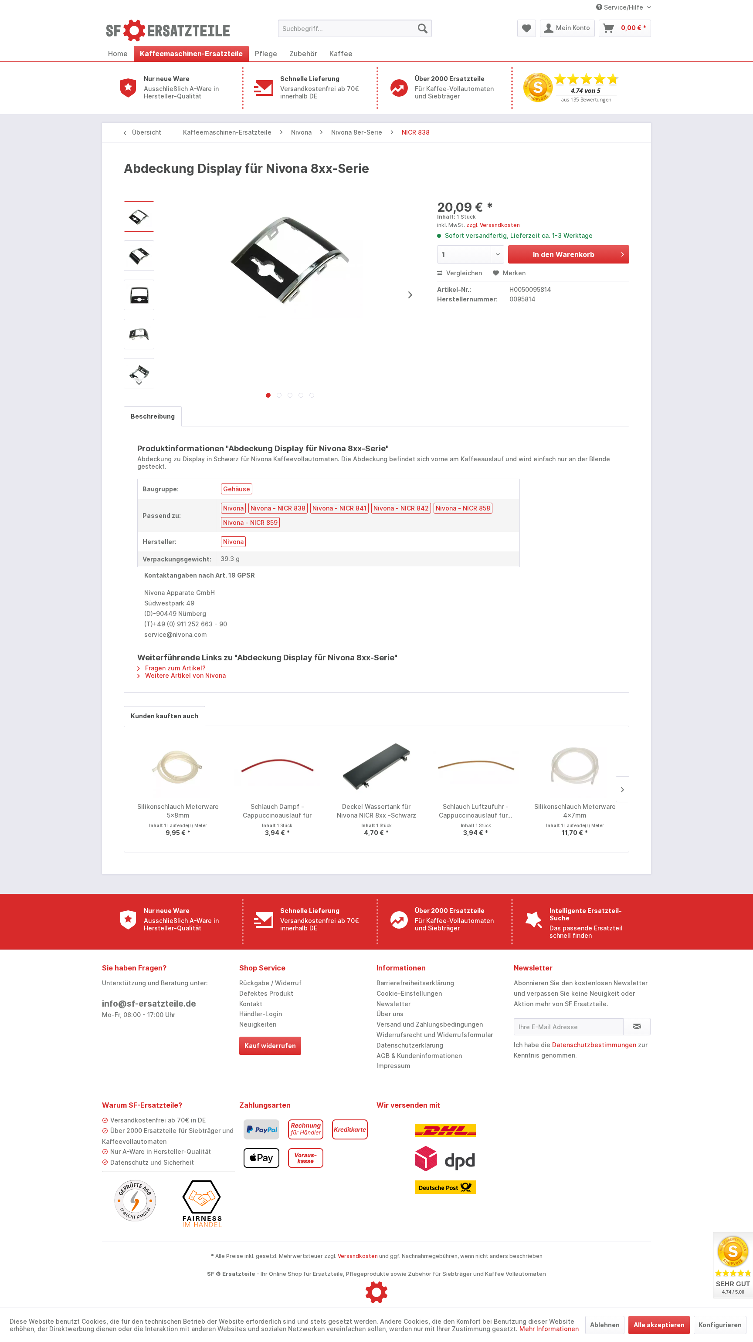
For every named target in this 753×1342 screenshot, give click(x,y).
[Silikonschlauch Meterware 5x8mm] (178, 767)
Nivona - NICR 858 (463, 508)
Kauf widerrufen (270, 1045)
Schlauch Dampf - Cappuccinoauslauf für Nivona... (277, 811)
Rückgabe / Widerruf (270, 983)
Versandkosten (358, 1256)
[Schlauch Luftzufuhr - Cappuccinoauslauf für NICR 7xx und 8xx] (476, 767)
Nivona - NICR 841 (339, 508)
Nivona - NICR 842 (401, 508)
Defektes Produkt (266, 993)
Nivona (233, 508)
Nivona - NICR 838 (278, 508)
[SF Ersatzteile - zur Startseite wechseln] (172, 30)
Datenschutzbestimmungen (594, 1044)
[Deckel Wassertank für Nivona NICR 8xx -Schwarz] (376, 767)
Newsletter (393, 1003)
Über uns (390, 1013)
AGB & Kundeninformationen (419, 1055)
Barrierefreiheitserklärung (415, 983)
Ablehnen (605, 1324)
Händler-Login (260, 1013)
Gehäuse (236, 489)
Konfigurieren (720, 1324)
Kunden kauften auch (164, 716)
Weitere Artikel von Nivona (184, 675)
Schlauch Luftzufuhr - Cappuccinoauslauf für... (475, 811)
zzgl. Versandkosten (493, 225)
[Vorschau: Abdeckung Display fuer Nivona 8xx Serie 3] (139, 334)
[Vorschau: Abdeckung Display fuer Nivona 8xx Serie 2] (139, 295)
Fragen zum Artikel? (174, 668)
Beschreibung (153, 416)
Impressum (393, 1065)
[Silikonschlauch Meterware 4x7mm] (575, 767)
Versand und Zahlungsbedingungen (429, 1024)
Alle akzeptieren (659, 1324)
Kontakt (250, 1003)
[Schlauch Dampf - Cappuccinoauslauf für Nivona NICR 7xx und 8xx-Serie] (277, 767)
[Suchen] (423, 28)
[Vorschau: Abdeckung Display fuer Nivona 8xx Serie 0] (139, 216)
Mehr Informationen (549, 1328)
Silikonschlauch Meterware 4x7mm (575, 811)
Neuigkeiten (257, 1024)
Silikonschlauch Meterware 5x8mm (178, 811)
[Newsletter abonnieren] (637, 1026)
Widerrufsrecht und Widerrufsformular (434, 1034)
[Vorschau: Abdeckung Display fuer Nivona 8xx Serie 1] (139, 255)
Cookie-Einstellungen (409, 993)
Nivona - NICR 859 (250, 522)
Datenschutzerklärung (409, 1045)
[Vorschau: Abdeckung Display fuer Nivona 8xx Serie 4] (139, 373)
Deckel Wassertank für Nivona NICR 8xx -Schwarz (376, 811)
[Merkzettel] (526, 28)
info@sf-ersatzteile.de (149, 1004)
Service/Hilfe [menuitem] (623, 7)
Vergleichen (463, 273)
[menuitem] (355, 28)
